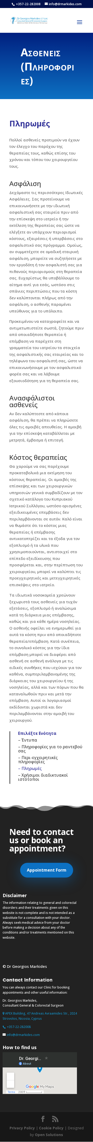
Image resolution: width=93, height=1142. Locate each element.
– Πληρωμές (30, 768)
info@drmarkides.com (23, 1035)
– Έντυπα (27, 740)
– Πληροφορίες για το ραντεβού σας (50, 749)
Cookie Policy (51, 1127)
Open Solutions (49, 1134)
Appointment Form (46, 870)
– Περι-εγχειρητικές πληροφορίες (38, 760)
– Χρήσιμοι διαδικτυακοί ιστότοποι (43, 777)
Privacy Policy (22, 1127)
